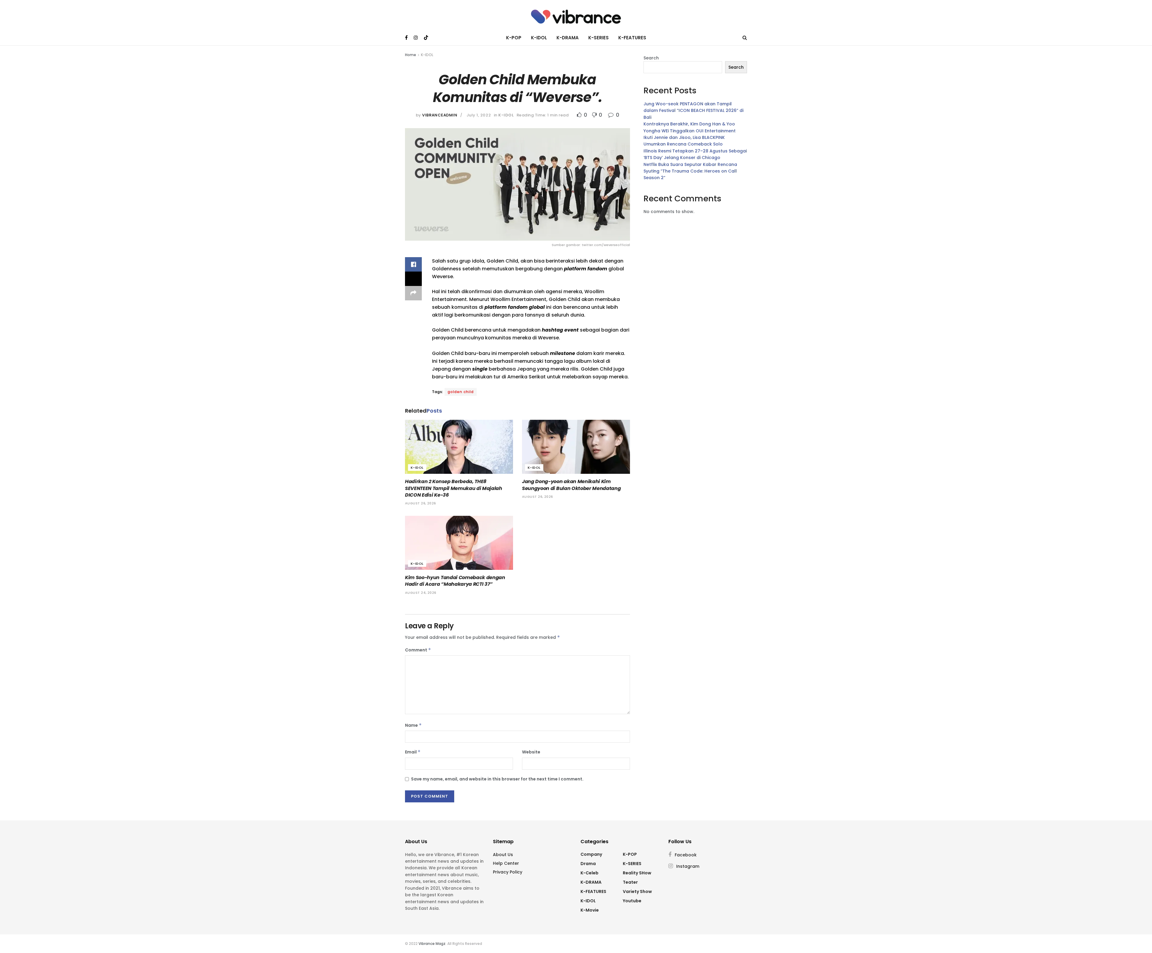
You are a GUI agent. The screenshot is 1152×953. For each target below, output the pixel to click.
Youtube (632, 901)
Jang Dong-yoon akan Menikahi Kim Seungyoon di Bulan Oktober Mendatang (571, 485)
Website (531, 752)
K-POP (513, 38)
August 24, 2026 (420, 592)
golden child (461, 391)
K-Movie (589, 910)
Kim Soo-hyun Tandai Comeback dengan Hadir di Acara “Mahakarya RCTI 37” (455, 581)
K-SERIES (598, 38)
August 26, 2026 (420, 503)
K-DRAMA (567, 38)
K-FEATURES (632, 38)
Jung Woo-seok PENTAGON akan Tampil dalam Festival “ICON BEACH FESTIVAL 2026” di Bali (693, 110)
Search (651, 58)
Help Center (506, 863)
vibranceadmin (439, 115)
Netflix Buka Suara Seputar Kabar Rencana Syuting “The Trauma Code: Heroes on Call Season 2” (690, 171)
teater (630, 882)
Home (410, 54)
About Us (503, 855)
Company (591, 854)
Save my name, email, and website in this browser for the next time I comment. (497, 779)
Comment (418, 650)
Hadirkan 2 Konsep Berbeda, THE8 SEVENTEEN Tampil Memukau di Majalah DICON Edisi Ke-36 (453, 488)
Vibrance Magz (432, 943)
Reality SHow (637, 873)
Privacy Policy (507, 872)
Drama (588, 864)
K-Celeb (589, 873)
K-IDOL (539, 38)
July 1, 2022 (478, 115)
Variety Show (637, 891)
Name (413, 725)
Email (413, 752)
